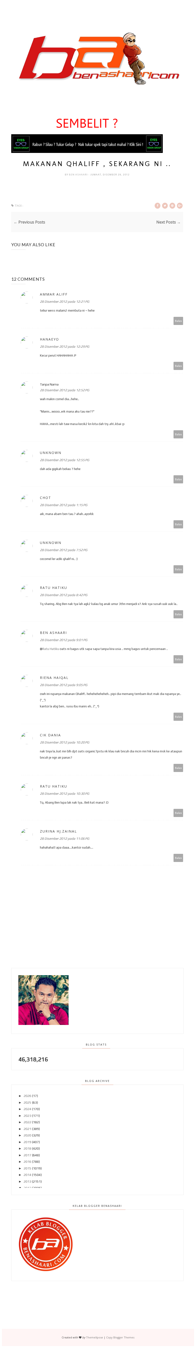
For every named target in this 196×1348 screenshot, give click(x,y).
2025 (27, 1102)
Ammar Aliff (54, 294)
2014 (27, 1175)
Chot (45, 497)
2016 (27, 1161)
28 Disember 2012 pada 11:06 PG (64, 838)
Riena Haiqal (54, 677)
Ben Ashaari (78, 174)
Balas (178, 320)
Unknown (50, 452)
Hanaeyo (49, 339)
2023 (27, 1116)
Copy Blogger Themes (120, 1337)
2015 (27, 1168)
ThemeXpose (94, 1337)
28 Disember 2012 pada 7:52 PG (63, 550)
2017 (27, 1155)
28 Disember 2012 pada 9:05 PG (63, 685)
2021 (27, 1129)
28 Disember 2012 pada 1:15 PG (63, 505)
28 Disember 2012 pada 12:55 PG (64, 460)
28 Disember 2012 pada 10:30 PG (64, 793)
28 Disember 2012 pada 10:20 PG (64, 742)
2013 (27, 1181)
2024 (27, 1109)
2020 (27, 1135)
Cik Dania (50, 735)
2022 (27, 1122)
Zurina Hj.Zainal (58, 831)
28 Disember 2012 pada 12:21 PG (64, 301)
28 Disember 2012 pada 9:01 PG (63, 640)
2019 (27, 1142)
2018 (27, 1148)
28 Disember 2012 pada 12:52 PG (64, 390)
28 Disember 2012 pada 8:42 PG (63, 595)
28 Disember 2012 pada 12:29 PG (64, 346)
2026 (27, 1096)
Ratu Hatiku (53, 587)
